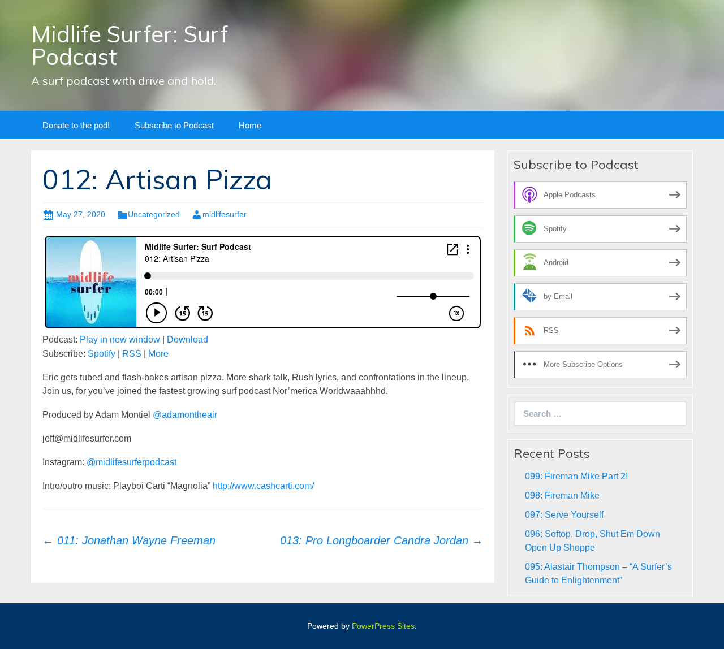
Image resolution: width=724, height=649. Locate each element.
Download (187, 339)
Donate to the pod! (76, 125)
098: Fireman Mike (562, 495)
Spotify (101, 353)
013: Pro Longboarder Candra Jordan (381, 540)
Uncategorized (154, 214)
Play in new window (120, 339)
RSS (131, 353)
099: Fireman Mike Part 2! (576, 476)
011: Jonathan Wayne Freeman (129, 540)
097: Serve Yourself (564, 515)
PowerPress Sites (383, 625)
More (158, 353)
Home (250, 125)
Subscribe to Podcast (174, 125)
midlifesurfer (224, 214)
